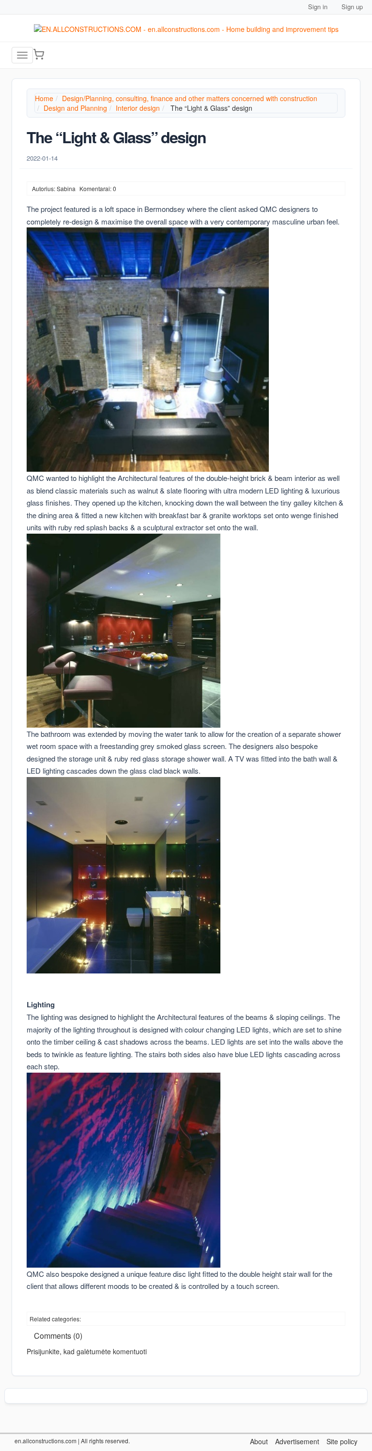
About (259, 1441)
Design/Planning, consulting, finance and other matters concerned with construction (189, 98)
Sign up (352, 6)
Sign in (317, 6)
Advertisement (297, 1441)
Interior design (138, 108)
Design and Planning (75, 108)
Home (44, 98)
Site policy (341, 1441)
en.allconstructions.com (46, 1440)
